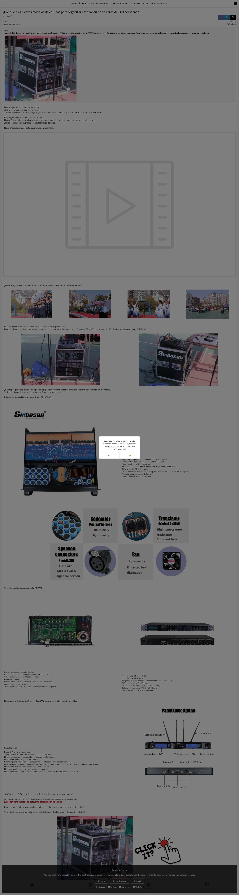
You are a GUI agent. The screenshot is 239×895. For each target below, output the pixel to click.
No (109, 455)
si (130, 455)
